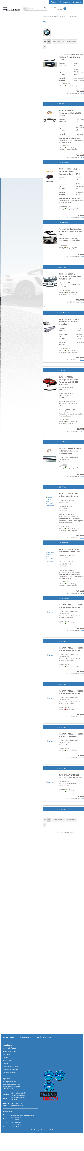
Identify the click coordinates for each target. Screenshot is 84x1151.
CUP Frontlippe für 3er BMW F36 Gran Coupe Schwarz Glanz (71, 57)
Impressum (6, 1079)
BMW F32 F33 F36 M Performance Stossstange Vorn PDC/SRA (70, 276)
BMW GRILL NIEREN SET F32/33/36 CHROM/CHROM (70, 776)
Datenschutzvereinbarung (11, 1085)
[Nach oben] (6, 1147)
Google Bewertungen (9, 1051)
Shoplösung (35, 1130)
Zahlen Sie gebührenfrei (10, 1070)
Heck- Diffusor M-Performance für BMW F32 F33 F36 (70, 113)
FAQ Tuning (6, 1054)
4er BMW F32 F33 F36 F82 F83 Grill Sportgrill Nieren (71, 735)
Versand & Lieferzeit (9, 1073)
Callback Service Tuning (10, 1067)
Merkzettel (77, 2)
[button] (45, 41)
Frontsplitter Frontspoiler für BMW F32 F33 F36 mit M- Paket (70, 231)
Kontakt (5, 1064)
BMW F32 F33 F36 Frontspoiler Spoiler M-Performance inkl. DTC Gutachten (68, 381)
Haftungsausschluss (9, 1082)
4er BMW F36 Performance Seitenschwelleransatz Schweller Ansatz (70, 451)
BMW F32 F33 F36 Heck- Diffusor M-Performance (69, 494)
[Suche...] (45, 9)
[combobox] (58, 41)
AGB (4, 1076)
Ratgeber (6, 1057)
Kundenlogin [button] (65, 2)
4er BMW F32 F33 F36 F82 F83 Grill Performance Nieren (71, 606)
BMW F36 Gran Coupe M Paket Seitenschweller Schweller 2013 (69, 322)
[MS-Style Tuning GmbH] (11, 9)
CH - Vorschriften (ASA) (10, 1048)
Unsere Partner (7, 1060)
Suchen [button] (54, 2)
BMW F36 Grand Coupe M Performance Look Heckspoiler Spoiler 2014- (69, 171)
